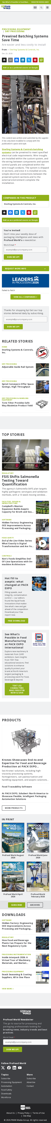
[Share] (16, 60)
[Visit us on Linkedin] (14, 1067)
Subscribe (16, 905)
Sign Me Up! (13, 257)
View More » (8, 989)
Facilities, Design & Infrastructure (11, 502)
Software (7, 520)
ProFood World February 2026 (38, 895)
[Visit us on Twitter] (3, 1067)
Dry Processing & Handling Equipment (15, 399)
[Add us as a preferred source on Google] (41, 60)
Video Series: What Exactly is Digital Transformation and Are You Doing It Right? (17, 543)
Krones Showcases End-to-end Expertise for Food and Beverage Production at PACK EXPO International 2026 (24, 763)
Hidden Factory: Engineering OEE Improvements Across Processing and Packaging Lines (17, 525)
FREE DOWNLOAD (16, 620)
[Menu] (47, 7)
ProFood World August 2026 (13, 856)
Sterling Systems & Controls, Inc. (24, 49)
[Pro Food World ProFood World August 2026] (13, 838)
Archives (35, 905)
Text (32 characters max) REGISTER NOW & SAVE (17, 689)
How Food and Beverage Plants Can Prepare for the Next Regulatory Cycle (16, 943)
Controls (7, 556)
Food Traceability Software (17, 786)
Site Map (27, 1115)
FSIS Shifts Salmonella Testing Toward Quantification (20, 480)
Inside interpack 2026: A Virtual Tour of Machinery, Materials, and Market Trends (16, 960)
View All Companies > (25, 297)
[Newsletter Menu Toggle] (35, 7)
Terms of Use (38, 1113)
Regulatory (8, 473)
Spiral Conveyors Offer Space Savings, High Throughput (18, 385)
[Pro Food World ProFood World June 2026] (38, 838)
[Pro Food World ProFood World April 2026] (13, 877)
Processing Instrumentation (16, 954)
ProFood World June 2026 (37, 856)
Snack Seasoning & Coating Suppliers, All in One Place (17, 976)
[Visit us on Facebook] (9, 1067)
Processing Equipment (16, 29)
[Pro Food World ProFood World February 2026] (38, 877)
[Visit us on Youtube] (20, 1067)
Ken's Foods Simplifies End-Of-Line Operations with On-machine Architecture (17, 561)
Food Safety (8, 538)
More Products (13, 808)
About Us (10, 1113)
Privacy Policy (24, 1113)
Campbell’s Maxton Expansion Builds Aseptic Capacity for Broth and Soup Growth (17, 509)
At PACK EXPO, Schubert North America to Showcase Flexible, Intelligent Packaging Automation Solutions (25, 796)
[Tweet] (29, 60)
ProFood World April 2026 (13, 895)
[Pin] (35, 60)
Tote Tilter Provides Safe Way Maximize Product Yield (17, 404)
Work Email (10, 245)
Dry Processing (15, 31)
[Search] (41, 7)
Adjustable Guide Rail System (18, 367)
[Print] (4, 60)
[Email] (10, 60)
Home (4, 347)
